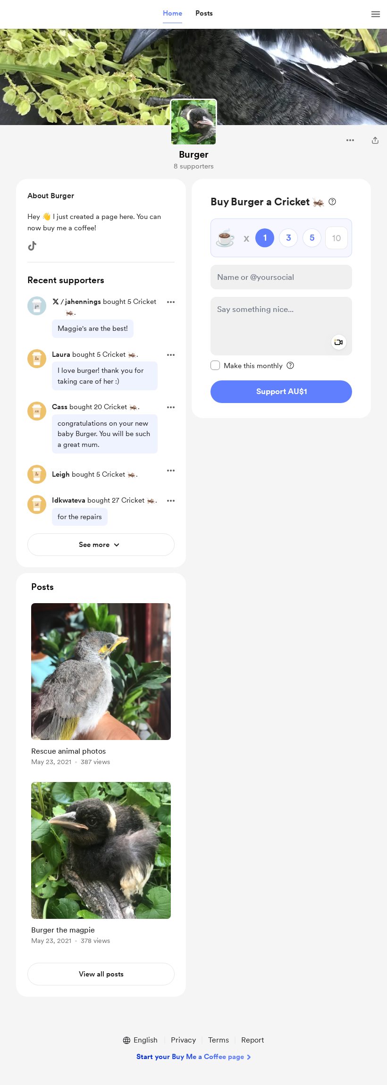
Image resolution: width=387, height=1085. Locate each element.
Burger (194, 154)
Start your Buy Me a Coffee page (190, 1056)
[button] (172, 13)
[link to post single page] (101, 686)
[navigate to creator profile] (193, 122)
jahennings (83, 301)
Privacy (183, 1039)
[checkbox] (246, 365)
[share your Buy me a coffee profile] (375, 140)
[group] (101, 686)
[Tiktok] (32, 246)
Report (252, 1039)
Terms (218, 1039)
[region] (281, 298)
